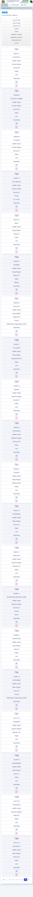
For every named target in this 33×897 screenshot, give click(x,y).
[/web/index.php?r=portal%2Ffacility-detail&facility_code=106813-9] (16, 539)
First (4, 879)
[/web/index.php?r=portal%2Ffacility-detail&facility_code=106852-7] (16, 373)
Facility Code (16, 20)
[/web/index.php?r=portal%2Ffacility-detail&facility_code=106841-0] (16, 414)
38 (28, 879)
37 (25, 879)
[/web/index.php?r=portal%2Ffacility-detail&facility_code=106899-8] (16, 165)
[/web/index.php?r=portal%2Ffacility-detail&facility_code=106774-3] (16, 871)
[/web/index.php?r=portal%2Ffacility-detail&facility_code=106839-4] (16, 456)
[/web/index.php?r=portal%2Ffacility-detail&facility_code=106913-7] (16, 82)
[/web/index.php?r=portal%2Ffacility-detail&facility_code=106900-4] (16, 123)
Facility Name (16, 23)
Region (16, 28)
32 (9, 879)
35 (19, 879)
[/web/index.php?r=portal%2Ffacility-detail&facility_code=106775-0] (16, 829)
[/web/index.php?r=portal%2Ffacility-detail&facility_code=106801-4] (16, 705)
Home (5, 5)
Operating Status (16, 40)
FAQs (24, 5)
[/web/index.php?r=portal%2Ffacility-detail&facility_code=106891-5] (16, 206)
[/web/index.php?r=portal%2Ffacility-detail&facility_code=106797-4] (16, 746)
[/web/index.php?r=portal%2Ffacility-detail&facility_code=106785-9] (16, 788)
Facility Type (16, 26)
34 (16, 879)
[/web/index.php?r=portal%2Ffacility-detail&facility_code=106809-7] (16, 622)
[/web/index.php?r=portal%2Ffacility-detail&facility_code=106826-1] (16, 497)
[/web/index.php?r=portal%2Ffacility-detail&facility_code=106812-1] (16, 580)
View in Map (5, 12)
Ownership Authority (16, 37)
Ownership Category (16, 34)
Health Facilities (15, 5)
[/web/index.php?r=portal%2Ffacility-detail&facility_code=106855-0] (16, 331)
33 (13, 879)
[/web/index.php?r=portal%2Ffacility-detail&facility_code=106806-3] (16, 663)
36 (22, 879)
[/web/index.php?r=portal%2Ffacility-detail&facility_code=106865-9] (16, 290)
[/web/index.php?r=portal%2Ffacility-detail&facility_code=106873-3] (16, 248)
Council (16, 31)
